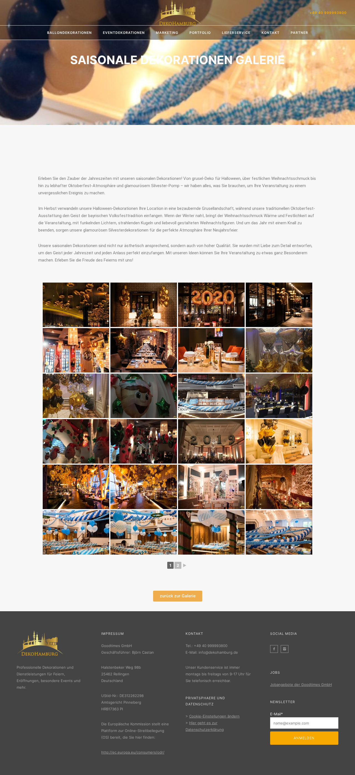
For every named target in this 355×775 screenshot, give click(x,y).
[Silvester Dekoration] (279, 350)
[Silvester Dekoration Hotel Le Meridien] (76, 487)
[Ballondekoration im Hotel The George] (76, 305)
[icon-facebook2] (275, 649)
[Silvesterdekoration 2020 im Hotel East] (76, 350)
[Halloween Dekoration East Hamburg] (279, 487)
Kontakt (271, 33)
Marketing (167, 33)
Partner (299, 33)
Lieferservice (236, 33)
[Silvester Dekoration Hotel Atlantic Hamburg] (211, 487)
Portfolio (200, 33)
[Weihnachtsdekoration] (143, 396)
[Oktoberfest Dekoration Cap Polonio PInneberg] (76, 532)
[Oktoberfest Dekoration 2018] (211, 396)
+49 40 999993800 (328, 13)
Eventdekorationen (124, 33)
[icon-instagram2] (286, 649)
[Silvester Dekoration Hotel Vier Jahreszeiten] (279, 441)
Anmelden (304, 738)
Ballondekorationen (69, 33)
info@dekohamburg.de (218, 652)
